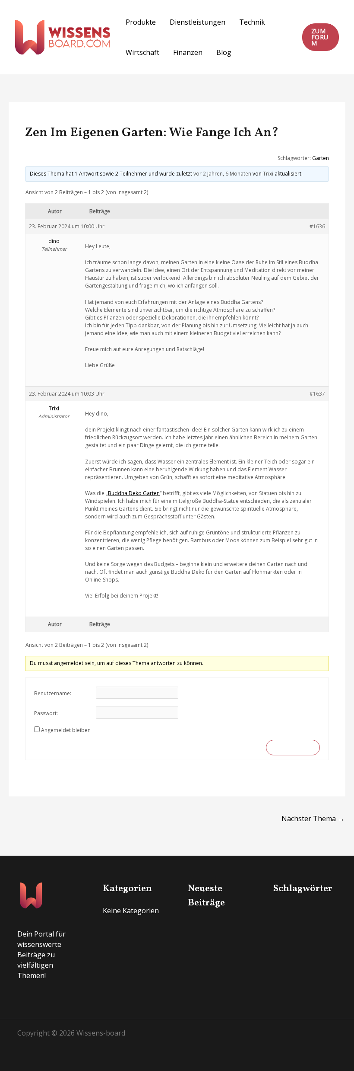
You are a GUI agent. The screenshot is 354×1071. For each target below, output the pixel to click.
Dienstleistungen (197, 22)
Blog (223, 52)
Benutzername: (52, 693)
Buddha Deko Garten (134, 493)
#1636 (317, 226)
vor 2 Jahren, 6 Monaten (222, 173)
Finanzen (187, 52)
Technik (252, 22)
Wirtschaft (142, 52)
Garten (320, 158)
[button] (320, 37)
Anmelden (292, 747)
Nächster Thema (313, 818)
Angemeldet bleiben (66, 730)
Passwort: (46, 713)
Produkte (141, 22)
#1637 (317, 393)
